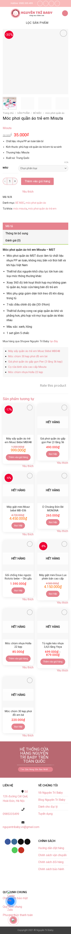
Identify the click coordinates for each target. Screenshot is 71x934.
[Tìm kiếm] (57, 13)
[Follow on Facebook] (40, 3)
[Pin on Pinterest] (32, 217)
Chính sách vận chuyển (52, 855)
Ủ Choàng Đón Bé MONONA (53, 508)
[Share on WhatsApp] (6, 217)
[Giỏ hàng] (65, 13)
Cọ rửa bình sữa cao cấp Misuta (27, 367)
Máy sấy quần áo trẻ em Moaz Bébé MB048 (34, 351)
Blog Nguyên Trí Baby (51, 799)
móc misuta (20, 208)
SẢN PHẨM (23, 112)
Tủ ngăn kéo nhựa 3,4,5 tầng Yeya (53, 645)
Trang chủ (8, 112)
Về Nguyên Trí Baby (50, 792)
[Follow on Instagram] (45, 3)
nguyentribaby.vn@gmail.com (21, 827)
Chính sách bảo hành (51, 869)
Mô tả (9, 226)
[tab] (35, 226)
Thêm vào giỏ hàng (37, 181)
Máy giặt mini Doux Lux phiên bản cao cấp (52, 576)
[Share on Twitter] (19, 217)
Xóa (66, 162)
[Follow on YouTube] (21, 850)
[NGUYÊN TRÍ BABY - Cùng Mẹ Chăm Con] (32, 13)
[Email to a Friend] (26, 217)
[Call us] (57, 3)
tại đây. (54, 341)
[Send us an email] (51, 3)
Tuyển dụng (45, 813)
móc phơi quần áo (54, 112)
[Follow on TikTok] (21, 842)
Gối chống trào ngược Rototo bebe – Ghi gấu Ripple (18, 577)
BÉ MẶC (37, 112)
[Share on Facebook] (13, 217)
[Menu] (5, 13)
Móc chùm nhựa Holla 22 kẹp (25, 372)
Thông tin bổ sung (16, 233)
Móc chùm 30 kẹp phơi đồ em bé (28, 356)
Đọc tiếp (53, 454)
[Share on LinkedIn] (39, 217)
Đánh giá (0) (13, 240)
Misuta (7, 128)
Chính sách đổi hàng (51, 862)
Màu (5, 167)
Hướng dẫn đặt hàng (51, 848)
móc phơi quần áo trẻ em (42, 208)
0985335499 (11, 814)
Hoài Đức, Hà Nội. (14, 801)
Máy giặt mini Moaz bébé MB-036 (18, 508)
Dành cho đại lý (48, 806)
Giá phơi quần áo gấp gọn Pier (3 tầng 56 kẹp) (35, 361)
